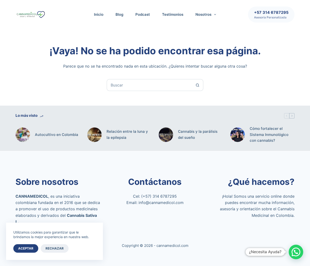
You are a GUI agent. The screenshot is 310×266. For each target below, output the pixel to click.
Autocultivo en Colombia (56, 134)
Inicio (98, 14)
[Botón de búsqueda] (197, 85)
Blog (119, 14)
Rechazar (55, 248)
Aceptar (25, 248)
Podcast (142, 14)
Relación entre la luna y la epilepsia (127, 134)
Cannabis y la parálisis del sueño (197, 134)
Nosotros (203, 14)
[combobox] (149, 85)
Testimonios (172, 14)
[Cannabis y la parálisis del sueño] (166, 134)
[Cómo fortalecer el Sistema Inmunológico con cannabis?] (237, 134)
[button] (296, 252)
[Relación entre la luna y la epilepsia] (94, 134)
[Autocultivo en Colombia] (23, 134)
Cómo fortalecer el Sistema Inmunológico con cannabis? (269, 134)
